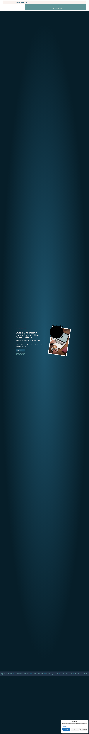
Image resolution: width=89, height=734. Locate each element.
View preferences (83, 729)
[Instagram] (19, 354)
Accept (66, 729)
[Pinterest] (21, 354)
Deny (75, 729)
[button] (86, 721)
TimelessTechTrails (21, 2)
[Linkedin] (17, 354)
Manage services (64, 726)
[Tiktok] (24, 354)
